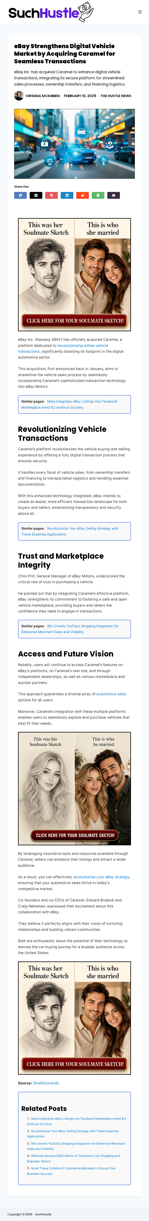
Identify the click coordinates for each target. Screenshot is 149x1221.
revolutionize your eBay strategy (101, 877)
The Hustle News (115, 95)
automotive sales (111, 694)
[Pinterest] (51, 195)
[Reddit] (82, 195)
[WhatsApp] (98, 195)
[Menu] (140, 12)
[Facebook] (20, 195)
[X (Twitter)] (36, 195)
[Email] (113, 195)
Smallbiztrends (46, 1083)
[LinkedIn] (67, 195)
